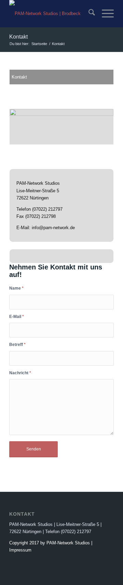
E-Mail (16, 316)
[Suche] (88, 13)
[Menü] (104, 13)
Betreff (17, 344)
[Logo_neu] (51, 13)
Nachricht (20, 373)
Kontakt (18, 37)
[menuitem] (88, 13)
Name (16, 288)
